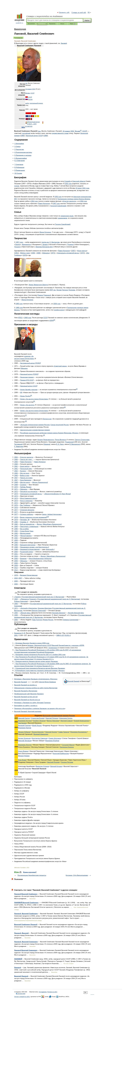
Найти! (87, 20)
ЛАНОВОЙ (18, 959)
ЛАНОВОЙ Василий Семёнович (26, 902)
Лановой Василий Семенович (25, 950)
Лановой (17, 967)
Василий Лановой (21, 976)
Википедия (31, 24)
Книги (62, 24)
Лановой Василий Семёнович (25, 894)
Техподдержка (43, 991)
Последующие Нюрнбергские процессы (32, 875)
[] (80, 130)
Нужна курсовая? (30, 872)
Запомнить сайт (64, 12)
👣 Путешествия (20, 993)
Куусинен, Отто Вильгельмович (77, 875)
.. (26, 697)
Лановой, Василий (21, 933)
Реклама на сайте (52, 991)
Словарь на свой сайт (79, 12)
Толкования (41, 24)
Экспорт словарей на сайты (22, 996)
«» (60, 366)
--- (63, 635)
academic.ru (19, 23)
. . (51, 242)
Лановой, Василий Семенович (26, 942)
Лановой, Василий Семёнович (26, 913)
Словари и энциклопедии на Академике (44, 16)
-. (25, 705)
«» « (35, 708)
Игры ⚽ (72, 24)
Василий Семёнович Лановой (25, 924)
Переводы (52, 24)
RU (89, 12)
